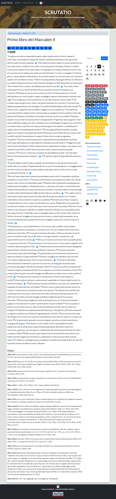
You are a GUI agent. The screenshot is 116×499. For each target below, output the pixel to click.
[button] (41, 3)
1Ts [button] (100, 124)
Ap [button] (87, 137)
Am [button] (87, 112)
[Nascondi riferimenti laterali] (21, 48)
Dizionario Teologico (94, 146)
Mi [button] (102, 112)
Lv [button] (96, 86)
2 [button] (91, 66)
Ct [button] (105, 102)
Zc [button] (101, 115)
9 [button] (99, 70)
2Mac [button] (105, 99)
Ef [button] (87, 124)
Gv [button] (101, 118)
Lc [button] (96, 118)
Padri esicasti (91, 163)
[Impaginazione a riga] (17, 48)
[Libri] (9, 48)
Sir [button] (92, 105)
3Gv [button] (98, 134)
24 (17, 152)
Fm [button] (103, 128)
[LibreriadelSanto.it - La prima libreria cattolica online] (58, 494)
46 (51, 266)
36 (8, 226)
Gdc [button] (92, 89)
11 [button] (87, 74)
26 (8, 162)
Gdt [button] (87, 99)
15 (65, 109)
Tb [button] (102, 95)
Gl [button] (105, 108)
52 (55, 290)
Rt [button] (97, 89)
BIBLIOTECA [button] (28, 3)
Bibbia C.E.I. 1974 (29, 33)
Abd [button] (92, 112)
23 (29, 146)
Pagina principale (14, 33)
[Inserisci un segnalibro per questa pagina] (50, 48)
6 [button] (87, 70)
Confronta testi (92, 194)
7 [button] (91, 70)
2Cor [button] (99, 121)
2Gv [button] (93, 134)
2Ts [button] (105, 124)
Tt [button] (98, 128)
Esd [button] (92, 95)
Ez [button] (92, 108)
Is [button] (96, 105)
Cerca (104, 58)
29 (31, 179)
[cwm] (36, 3)
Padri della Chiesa (93, 167)
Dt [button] (105, 86)
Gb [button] (87, 102)
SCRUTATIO (7, 3)
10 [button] (103, 70)
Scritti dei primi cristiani (95, 151)
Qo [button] (100, 102)
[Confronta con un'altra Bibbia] (34, 48)
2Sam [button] (88, 92)
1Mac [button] (98, 99)
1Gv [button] (87, 134)
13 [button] (95, 74)
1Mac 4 (12, 52)
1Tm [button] (87, 128)
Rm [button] (87, 121)
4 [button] (99, 66)
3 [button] (95, 66)
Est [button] (93, 99)
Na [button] (106, 112)
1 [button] (87, 66)
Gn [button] (98, 112)
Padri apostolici (92, 155)
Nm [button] (101, 86)
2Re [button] (99, 92)
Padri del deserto (93, 159)
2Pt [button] (101, 131)
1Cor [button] (93, 121)
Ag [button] (97, 115)
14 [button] (99, 74)
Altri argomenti (92, 180)
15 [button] (103, 74)
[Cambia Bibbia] (38, 48)
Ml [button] (106, 115)
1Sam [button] (102, 89)
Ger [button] (100, 105)
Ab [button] (87, 115)
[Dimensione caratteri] (13, 48)
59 (26, 323)
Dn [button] (96, 108)
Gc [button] (91, 131)
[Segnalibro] (46, 48)
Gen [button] (87, 86)
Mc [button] (92, 118)
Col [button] (95, 124)
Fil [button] (91, 124)
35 (24, 212)
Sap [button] (87, 105)
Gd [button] (103, 134)
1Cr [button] (104, 92)
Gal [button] (104, 121)
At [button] (105, 118)
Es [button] (92, 86)
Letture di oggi (78, 17)
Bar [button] (87, 108)
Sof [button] (92, 115)
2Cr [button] (87, 95)
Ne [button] (97, 95)
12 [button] (91, 74)
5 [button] (103, 66)
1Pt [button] (96, 131)
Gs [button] (87, 89)
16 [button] (87, 78)
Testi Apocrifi (91, 176)
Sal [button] (92, 102)
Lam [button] (105, 105)
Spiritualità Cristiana (94, 171)
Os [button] (101, 108)
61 (13, 339)
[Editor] (25, 48)
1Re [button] (94, 92)
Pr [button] (96, 102)
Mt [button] (87, 118)
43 (38, 253)
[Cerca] (42, 48)
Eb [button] (87, 131)
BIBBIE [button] (17, 3)
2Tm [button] (93, 128)
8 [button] (95, 70)
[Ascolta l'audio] (29, 48)
